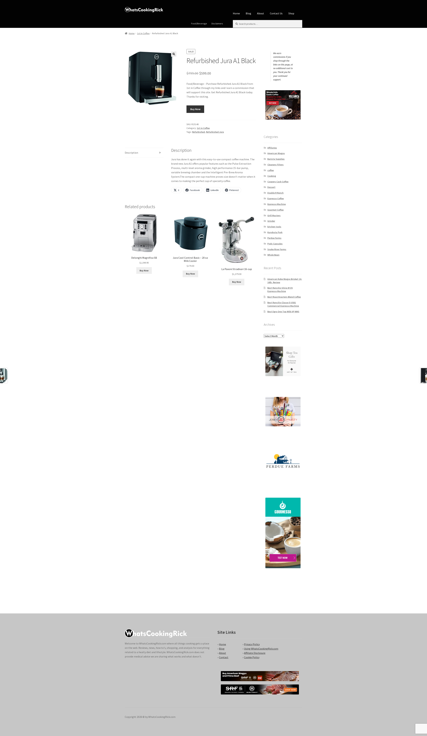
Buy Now (195, 109)
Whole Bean (273, 254)
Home (236, 13)
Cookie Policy (251, 657)
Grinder (271, 220)
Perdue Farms (274, 237)
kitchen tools (274, 226)
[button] (173, 54)
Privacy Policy (252, 644)
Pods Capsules (275, 243)
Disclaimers (217, 23)
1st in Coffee (143, 33)
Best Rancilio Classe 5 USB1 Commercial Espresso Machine (283, 304)
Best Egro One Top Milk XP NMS (283, 311)
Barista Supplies (276, 158)
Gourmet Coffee (275, 209)
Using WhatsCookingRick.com (261, 648)
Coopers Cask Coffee (277, 181)
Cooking (271, 175)
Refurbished (198, 131)
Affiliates (272, 147)
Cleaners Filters (275, 164)
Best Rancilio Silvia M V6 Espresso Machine (280, 289)
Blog (248, 13)
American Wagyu (276, 153)
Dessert (271, 187)
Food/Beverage (199, 23)
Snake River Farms (276, 249)
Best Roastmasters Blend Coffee (284, 296)
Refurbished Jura (215, 131)
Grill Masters (274, 215)
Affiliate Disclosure (254, 653)
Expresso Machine (276, 204)
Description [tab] (131, 152)
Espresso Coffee (275, 198)
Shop (291, 13)
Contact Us (276, 13)
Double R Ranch (275, 192)
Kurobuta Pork (274, 232)
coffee (270, 170)
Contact (223, 657)
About (260, 13)
